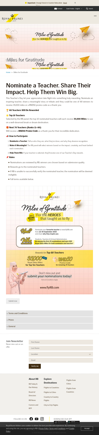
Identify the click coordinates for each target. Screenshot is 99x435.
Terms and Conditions (57, 428)
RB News (32, 400)
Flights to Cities (50, 392)
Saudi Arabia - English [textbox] (73, 9)
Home (8, 72)
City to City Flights (51, 405)
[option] (49, 45)
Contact (59, 9)
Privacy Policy (44, 428)
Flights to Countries (51, 388)
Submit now (13, 301)
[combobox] (74, 9)
